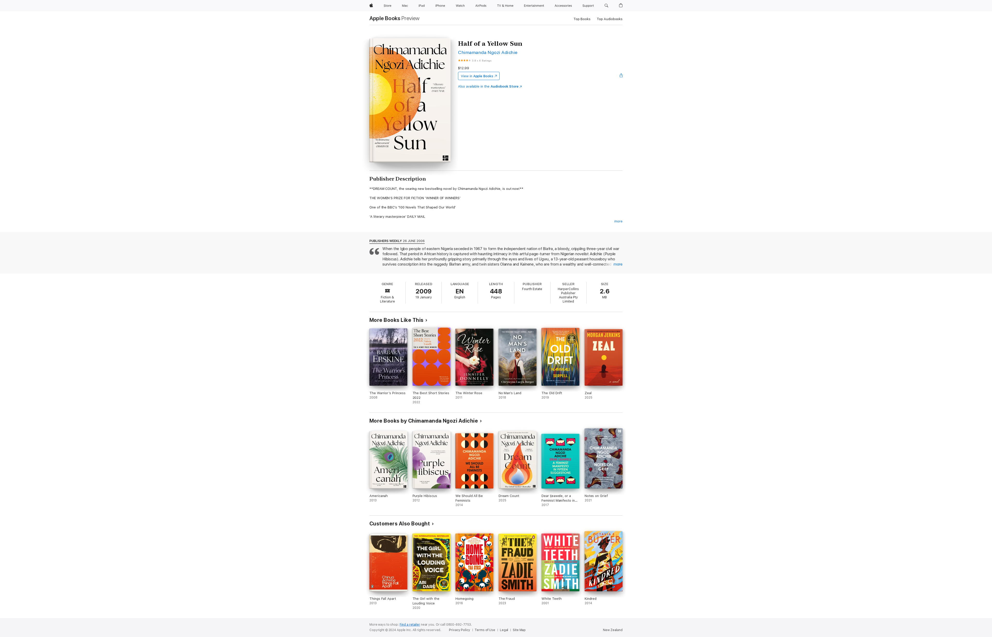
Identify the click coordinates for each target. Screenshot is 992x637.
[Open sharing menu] (621, 75)
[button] (606, 5)
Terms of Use (485, 630)
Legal (504, 630)
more (618, 221)
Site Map (519, 630)
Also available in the (488, 86)
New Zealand (613, 630)
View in (477, 76)
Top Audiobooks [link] (610, 19)
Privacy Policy (459, 630)
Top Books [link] (582, 19)
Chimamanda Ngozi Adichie (488, 52)
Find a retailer (410, 624)
